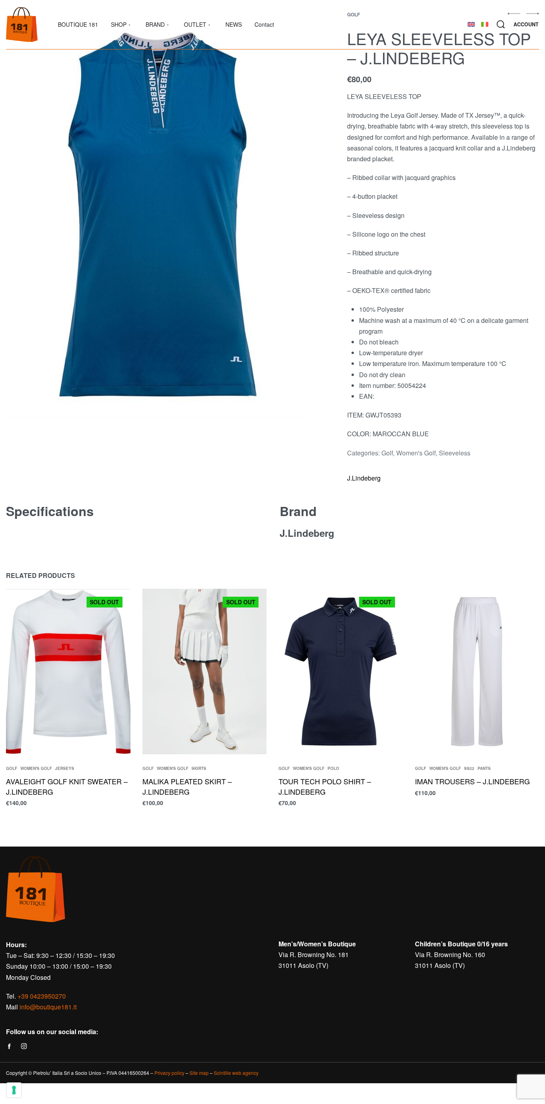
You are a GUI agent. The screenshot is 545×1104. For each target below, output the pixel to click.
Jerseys (64, 769)
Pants (484, 769)
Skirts (199, 769)
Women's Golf (416, 452)
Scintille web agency (236, 1072)
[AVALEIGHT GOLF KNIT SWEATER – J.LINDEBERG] (68, 671)
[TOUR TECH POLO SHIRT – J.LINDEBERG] (340, 671)
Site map (199, 1072)
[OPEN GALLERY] (158, 214)
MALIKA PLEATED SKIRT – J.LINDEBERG (187, 786)
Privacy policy (169, 1072)
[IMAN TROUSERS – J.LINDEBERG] (477, 671)
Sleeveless (454, 452)
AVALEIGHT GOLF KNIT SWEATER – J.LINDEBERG (67, 786)
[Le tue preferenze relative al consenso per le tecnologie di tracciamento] (14, 1090)
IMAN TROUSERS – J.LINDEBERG (472, 781)
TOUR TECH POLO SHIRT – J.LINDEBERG (324, 786)
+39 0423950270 (42, 996)
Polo (333, 769)
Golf (387, 452)
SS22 (469, 769)
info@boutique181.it (48, 1006)
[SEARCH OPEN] (500, 24)
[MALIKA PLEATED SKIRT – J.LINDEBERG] (204, 671)
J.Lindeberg (364, 478)
